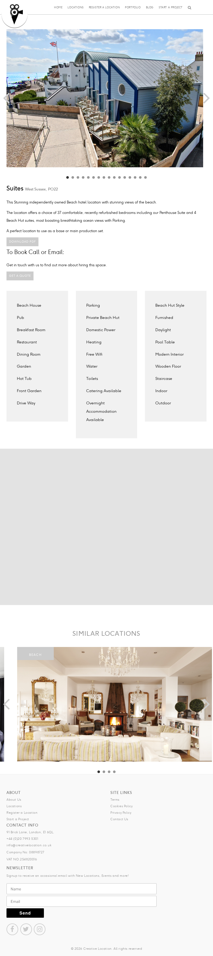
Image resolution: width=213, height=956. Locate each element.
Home (58, 7)
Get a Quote (20, 275)
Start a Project (171, 7)
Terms (114, 799)
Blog (150, 7)
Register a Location (104, 7)
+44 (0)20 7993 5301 (22, 839)
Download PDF (22, 241)
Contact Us (119, 819)
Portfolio (133, 7)
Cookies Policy (121, 806)
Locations (75, 7)
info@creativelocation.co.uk (28, 845)
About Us (13, 799)
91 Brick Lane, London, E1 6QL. (30, 832)
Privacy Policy (120, 813)
